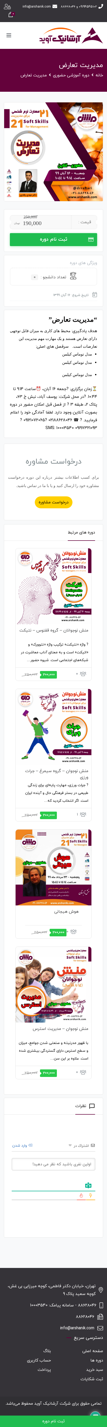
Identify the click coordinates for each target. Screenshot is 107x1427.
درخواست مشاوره (54, 502)
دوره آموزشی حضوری (71, 75)
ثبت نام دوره (53, 239)
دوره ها (96, 1360)
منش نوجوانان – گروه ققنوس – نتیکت (53, 630)
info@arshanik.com (37, 7)
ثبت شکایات (92, 1379)
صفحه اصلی (92, 1351)
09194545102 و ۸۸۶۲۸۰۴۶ (79, 7)
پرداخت (44, 1370)
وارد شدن (20, 1145)
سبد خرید (94, 1370)
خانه (99, 75)
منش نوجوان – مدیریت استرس (60, 1029)
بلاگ (47, 1351)
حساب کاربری (39, 1360)
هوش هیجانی (66, 912)
